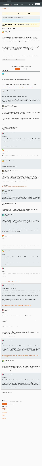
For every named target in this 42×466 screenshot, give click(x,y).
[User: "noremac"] (3, 32)
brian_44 (6, 214)
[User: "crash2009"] (3, 133)
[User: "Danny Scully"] (3, 204)
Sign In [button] (18, 68)
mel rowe (6, 360)
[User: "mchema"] (3, 191)
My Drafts (21, 415)
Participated (4, 418)
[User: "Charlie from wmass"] (3, 171)
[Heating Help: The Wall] (7, 4)
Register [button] (23, 68)
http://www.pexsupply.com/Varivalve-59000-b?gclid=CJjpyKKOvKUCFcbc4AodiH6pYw (18, 87)
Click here (3, 20)
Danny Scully (7, 203)
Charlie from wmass (8, 170)
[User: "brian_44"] (3, 215)
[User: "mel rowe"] (3, 361)
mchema (6, 190)
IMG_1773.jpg (18, 59)
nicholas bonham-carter (8, 90)
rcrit (5, 309)
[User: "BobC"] (3, 106)
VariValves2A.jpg (7, 59)
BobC (5, 105)
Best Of (3, 416)
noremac (6, 31)
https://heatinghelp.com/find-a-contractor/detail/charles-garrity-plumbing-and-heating (14, 186)
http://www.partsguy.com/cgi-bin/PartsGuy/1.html (11, 281)
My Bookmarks (21, 412)
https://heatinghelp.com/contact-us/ (17, 17)
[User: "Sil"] (3, 74)
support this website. (33, 24)
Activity (3, 411)
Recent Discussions (5, 409)
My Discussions (4, 413)
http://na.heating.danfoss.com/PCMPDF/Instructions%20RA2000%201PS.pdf (16, 305)
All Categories (4, 408)
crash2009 (6, 132)
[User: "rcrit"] (3, 310)
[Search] (29, 4)
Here (7, 13)
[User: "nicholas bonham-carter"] (3, 91)
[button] (39, 28)
